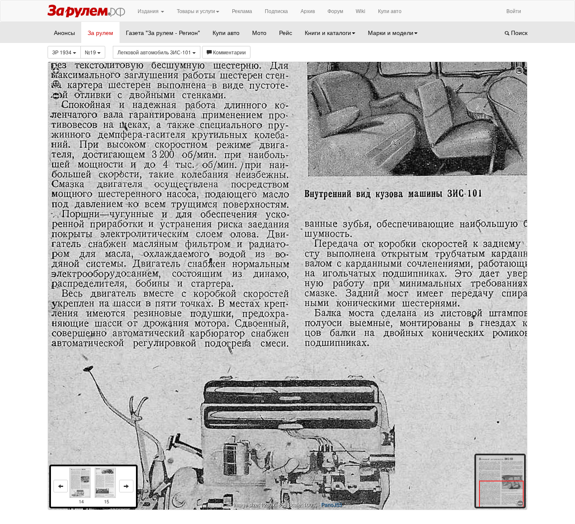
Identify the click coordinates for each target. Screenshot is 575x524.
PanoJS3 (331, 504)
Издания (149, 10)
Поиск (518, 32)
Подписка (276, 10)
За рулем (100, 32)
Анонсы (64, 32)
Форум (335, 10)
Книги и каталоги (328, 32)
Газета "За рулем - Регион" (163, 32)
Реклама (242, 10)
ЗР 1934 (62, 52)
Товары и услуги (196, 10)
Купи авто (390, 10)
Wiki (360, 10)
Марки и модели (390, 32)
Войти (513, 10)
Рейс (285, 32)
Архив (308, 10)
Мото (259, 32)
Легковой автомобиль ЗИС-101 (154, 52)
